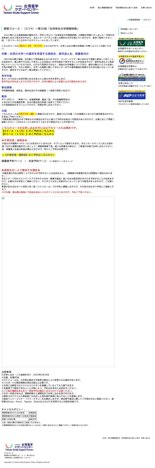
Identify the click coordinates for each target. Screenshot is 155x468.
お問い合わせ (146, 7)
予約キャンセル (126, 33)
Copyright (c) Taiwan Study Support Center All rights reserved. (27, 462)
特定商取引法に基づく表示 (127, 7)
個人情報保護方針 (105, 7)
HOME (92, 7)
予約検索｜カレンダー (129, 29)
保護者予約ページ (12, 160)
